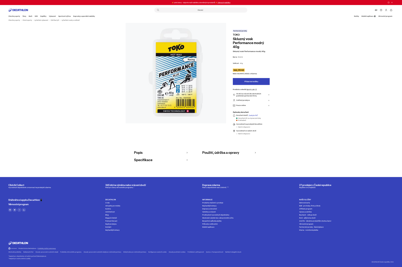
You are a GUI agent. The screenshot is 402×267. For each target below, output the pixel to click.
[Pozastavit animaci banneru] (388, 2)
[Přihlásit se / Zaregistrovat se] (386, 10)
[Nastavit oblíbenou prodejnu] (376, 10)
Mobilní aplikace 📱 (368, 16)
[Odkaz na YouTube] (14, 210)
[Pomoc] (381, 10)
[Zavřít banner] (392, 2)
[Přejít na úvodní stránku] (18, 10)
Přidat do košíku (251, 81)
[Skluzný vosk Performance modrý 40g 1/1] (176, 73)
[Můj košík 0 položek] (391, 10)
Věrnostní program (385, 16)
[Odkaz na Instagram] (19, 210)
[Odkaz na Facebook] (10, 210)
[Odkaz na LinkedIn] (24, 210)
